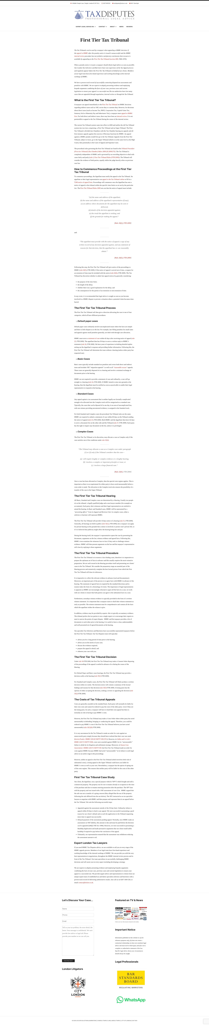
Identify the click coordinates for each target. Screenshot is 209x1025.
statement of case (94, 338)
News (121, 26)
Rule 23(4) (119, 472)
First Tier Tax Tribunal (101, 59)
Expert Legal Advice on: (85, 26)
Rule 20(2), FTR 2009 (123, 223)
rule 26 (84, 344)
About (112, 26)
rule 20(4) (114, 273)
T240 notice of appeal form (83, 182)
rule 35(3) (103, 688)
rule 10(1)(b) (88, 727)
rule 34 (81, 661)
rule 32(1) (105, 524)
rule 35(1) (98, 676)
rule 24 (91, 382)
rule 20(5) (83, 270)
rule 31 (122, 521)
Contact (102, 26)
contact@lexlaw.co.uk (85, 882)
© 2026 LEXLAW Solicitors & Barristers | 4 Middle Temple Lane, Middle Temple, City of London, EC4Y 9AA (104, 1020)
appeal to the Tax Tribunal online (113, 179)
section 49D (114, 59)
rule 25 (90, 420)
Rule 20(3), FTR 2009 (123, 258)
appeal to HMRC (82, 53)
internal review (79, 56)
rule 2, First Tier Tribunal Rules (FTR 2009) (104, 157)
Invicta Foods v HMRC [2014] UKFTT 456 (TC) (91, 739)
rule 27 (116, 423)
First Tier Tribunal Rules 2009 (90, 188)
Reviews (129, 26)
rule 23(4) (105, 440)
